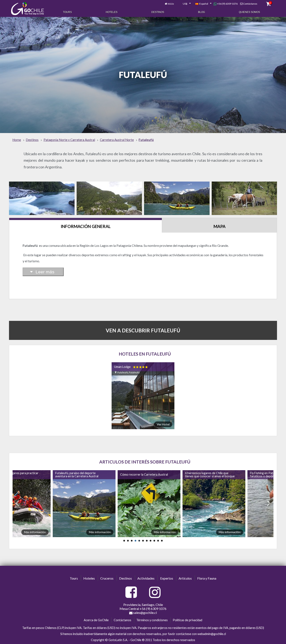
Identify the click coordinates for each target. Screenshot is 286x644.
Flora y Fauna (206, 578)
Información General (86, 226)
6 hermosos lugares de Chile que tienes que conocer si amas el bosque (171, 474)
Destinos (157, 12)
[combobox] (184, 4)
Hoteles (111, 12)
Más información (61, 532)
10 (158, 541)
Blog (201, 12)
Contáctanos (250, 3)
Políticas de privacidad (187, 620)
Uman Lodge (131, 367)
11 (162, 541)
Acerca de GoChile (96, 620)
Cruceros (106, 578)
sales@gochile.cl (145, 613)
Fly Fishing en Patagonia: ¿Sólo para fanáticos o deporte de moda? (234, 474)
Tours (67, 12)
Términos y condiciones (152, 620)
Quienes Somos (249, 12)
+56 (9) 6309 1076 (227, 3)
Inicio (171, 3)
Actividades (146, 578)
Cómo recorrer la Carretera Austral (105, 474)
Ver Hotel (163, 424)
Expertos (166, 578)
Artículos (185, 578)
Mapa (219, 226)
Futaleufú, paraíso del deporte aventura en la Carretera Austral (37, 474)
